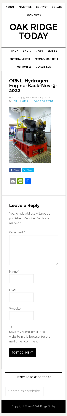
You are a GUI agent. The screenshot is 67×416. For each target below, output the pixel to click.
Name (14, 271)
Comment (17, 232)
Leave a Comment (43, 101)
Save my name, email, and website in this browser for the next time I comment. (29, 336)
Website (14, 308)
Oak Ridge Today (33, 31)
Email (13, 290)
